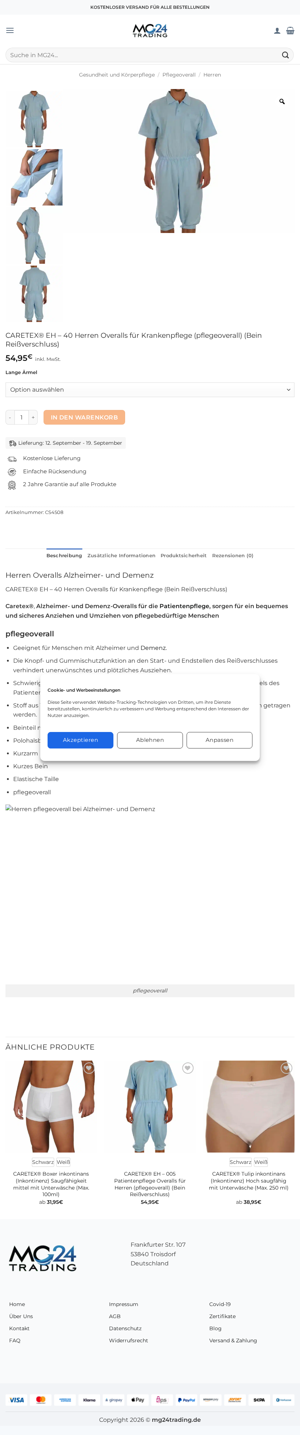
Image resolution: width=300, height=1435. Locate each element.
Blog (215, 1328)
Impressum (123, 1304)
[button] (9, 30)
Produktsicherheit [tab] (184, 555)
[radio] (43, 1162)
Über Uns (21, 1316)
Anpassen (220, 739)
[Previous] (5, 1139)
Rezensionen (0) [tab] (233, 555)
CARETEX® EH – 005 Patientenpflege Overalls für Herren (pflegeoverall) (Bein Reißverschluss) (150, 1184)
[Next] (294, 1139)
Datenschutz (125, 1328)
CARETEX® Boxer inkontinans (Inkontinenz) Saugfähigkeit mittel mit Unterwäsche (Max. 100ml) (51, 1184)
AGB (115, 1316)
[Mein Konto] (277, 30)
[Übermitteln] (285, 55)
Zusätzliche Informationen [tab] (121, 555)
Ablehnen (150, 739)
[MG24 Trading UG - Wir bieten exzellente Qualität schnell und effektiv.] (150, 30)
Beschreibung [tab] (64, 555)
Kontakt (19, 1328)
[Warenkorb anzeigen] (290, 30)
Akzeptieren (80, 739)
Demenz (153, 647)
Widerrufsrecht (128, 1340)
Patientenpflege (184, 606)
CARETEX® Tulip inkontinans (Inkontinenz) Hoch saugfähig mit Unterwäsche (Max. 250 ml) (249, 1180)
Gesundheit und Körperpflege (117, 75)
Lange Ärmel (21, 372)
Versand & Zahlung (233, 1340)
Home (17, 1304)
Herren (212, 75)
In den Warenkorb (84, 417)
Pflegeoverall (179, 75)
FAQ (14, 1340)
